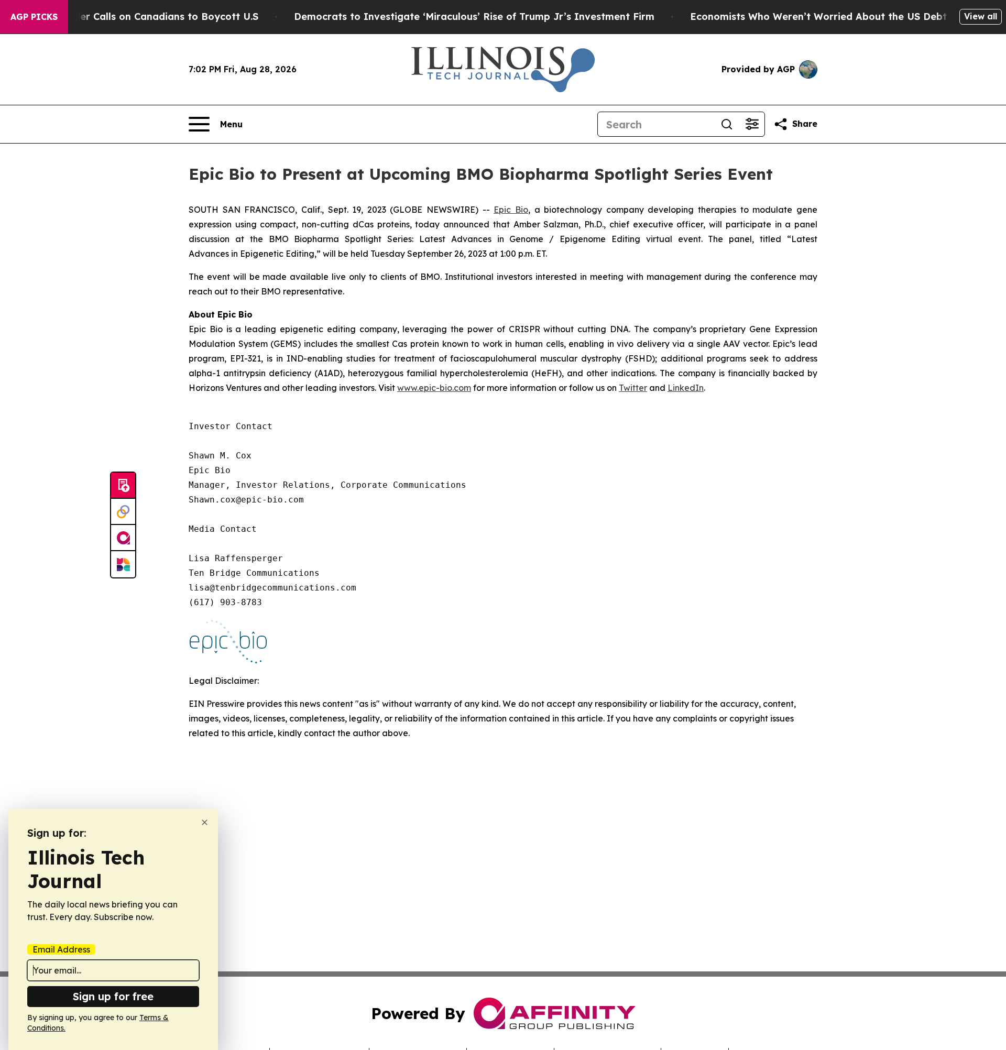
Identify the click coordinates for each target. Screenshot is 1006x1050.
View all (980, 16)
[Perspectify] (123, 512)
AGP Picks (34, 17)
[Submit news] (123, 486)
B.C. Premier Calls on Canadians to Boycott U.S (145, 16)
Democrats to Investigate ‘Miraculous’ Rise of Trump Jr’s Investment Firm (474, 16)
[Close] (205, 822)
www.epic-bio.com (434, 387)
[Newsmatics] (123, 564)
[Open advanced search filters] (751, 124)
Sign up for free (113, 996)
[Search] (726, 124)
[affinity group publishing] (123, 538)
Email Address (61, 949)
